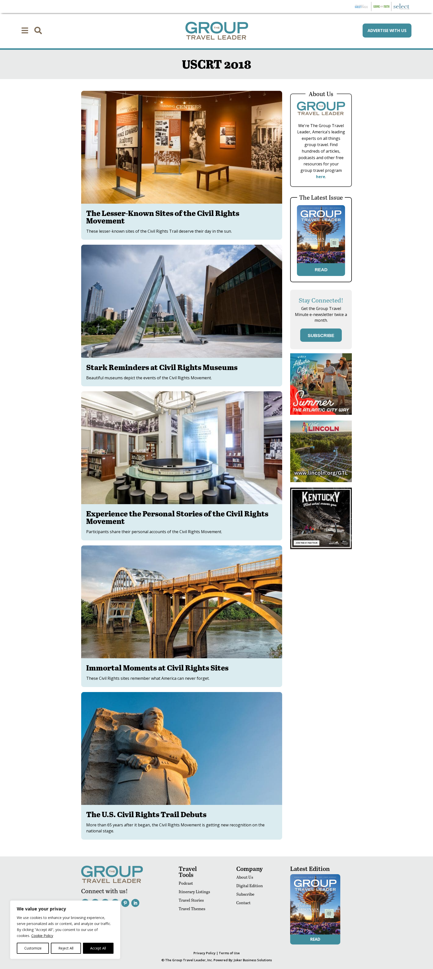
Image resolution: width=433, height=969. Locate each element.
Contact (243, 902)
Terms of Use (229, 953)
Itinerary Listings (194, 891)
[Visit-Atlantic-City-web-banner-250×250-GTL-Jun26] (321, 413)
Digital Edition (249, 885)
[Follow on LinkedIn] (135, 903)
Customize (33, 948)
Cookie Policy (42, 935)
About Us (244, 877)
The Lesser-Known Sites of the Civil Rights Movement (162, 217)
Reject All (65, 948)
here (320, 176)
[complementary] (65, 929)
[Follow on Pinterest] (125, 903)
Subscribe (245, 894)
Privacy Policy (204, 953)
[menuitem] (25, 30)
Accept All (98, 948)
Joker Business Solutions (253, 960)
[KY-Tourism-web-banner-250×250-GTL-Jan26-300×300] (321, 547)
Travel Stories (191, 900)
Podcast (186, 883)
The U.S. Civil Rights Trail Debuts (146, 814)
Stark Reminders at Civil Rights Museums (162, 367)
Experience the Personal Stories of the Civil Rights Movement (177, 517)
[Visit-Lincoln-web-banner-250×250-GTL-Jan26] (321, 480)
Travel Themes (192, 908)
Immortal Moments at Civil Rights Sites (157, 667)
